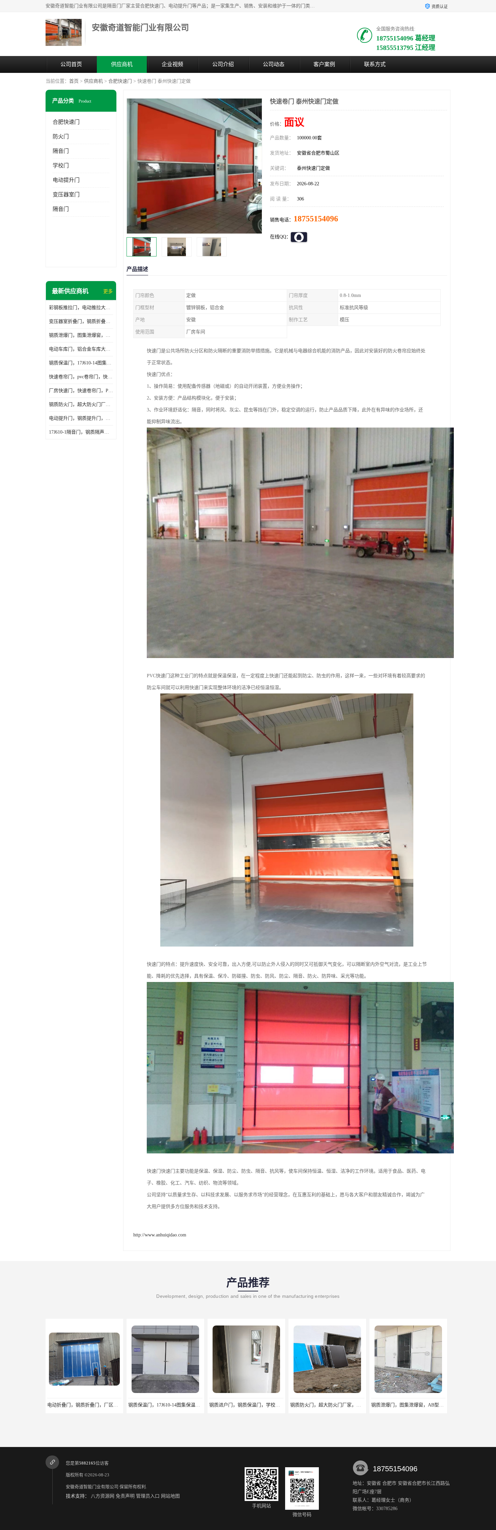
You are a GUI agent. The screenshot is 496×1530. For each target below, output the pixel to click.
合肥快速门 (120, 81)
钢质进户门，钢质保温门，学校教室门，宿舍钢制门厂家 (185, 1405)
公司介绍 (223, 64)
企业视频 (172, 64)
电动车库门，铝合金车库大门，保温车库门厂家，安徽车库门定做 (81, 349)
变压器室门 (66, 194)
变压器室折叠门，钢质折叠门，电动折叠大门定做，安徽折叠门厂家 (81, 321)
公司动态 (273, 64)
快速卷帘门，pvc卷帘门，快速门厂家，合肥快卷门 (81, 376)
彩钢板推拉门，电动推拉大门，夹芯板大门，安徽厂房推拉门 (81, 307)
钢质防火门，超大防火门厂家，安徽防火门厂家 (81, 404)
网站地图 (170, 1496)
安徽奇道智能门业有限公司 (92, 1486)
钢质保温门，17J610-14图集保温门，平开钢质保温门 (81, 362)
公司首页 (71, 64)
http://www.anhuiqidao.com (159, 1234)
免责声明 (125, 1496)
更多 (108, 291)
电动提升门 (66, 180)
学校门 (61, 165)
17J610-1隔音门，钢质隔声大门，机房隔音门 (81, 432)
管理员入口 (148, 1496)
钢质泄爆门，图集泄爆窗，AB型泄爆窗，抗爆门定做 (81, 335)
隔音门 (61, 151)
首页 (74, 81)
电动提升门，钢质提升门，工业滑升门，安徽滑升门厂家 (81, 418)
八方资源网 (102, 1496)
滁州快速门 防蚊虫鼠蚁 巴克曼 (406, 1405)
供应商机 (122, 64)
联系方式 (375, 64)
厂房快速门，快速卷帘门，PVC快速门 (81, 390)
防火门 (61, 136)
